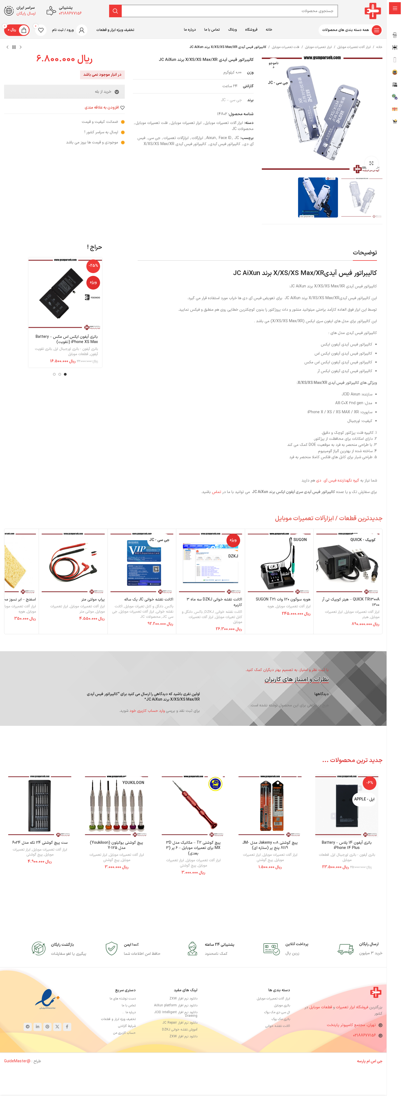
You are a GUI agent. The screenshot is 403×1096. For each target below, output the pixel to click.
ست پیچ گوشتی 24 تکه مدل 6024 (40, 843)
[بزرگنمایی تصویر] (371, 163)
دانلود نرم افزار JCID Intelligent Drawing (175, 1014)
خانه (379, 47)
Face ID (225, 138)
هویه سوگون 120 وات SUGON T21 (283, 599)
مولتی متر (87, 611)
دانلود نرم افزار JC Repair (179, 1022)
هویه (270, 606)
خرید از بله (103, 92)
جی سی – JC (231, 100)
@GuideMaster (17, 1061)
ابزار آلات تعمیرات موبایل (354, 47)
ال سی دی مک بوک (277, 1012)
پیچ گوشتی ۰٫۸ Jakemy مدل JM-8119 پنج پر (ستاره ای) (270, 845)
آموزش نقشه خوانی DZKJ (179, 1029)
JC (236, 138)
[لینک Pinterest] (47, 1027)
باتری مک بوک (281, 1019)
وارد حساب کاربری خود (147, 711)
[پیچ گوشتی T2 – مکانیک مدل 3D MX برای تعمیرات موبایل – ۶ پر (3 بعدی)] (193, 805)
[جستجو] (115, 11)
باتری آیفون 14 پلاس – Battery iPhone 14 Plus (347, 845)
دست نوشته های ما (123, 998)
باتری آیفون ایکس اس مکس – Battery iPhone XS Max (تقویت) (67, 339)
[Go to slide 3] (54, 374)
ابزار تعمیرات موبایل (318, 47)
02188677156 (364, 1035)
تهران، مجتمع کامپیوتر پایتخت (351, 1025)
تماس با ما (129, 1005)
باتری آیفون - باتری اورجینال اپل (76, 349)
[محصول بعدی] (7, 47)
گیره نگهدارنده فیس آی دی (338, 480)
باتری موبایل (282, 1005)
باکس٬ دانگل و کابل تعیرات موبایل (148, 606)
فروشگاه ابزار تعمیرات (352, 1007)
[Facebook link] (67, 1027)
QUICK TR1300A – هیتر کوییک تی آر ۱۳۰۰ (350, 602)
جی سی (154, 138)
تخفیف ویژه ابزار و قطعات (118, 1019)
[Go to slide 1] (65, 374)
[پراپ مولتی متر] (73, 563)
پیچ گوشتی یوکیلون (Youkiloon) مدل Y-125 (116, 845)
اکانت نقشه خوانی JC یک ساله (148, 599)
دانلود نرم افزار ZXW (183, 998)
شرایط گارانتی (127, 1026)
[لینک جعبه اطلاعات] (359, 949)
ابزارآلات (197, 138)
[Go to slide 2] (59, 374)
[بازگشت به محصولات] (14, 47)
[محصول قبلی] (20, 47)
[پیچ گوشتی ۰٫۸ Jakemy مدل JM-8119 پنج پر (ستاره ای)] (270, 805)
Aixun (211, 138)
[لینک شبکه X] (57, 1027)
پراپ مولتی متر (93, 599)
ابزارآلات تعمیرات (176, 138)
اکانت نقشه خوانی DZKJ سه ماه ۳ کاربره (214, 602)
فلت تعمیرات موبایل (285, 47)
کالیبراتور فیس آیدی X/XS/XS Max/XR (175, 144)
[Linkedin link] (37, 1027)
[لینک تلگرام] (28, 1027)
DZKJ (209, 612)
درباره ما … (129, 1012)
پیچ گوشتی (265, 860)
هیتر (365, 617)
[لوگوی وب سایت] (372, 11)
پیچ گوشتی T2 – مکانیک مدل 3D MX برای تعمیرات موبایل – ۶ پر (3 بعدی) (193, 848)
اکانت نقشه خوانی (229, 612)
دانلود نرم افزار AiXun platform (175, 1005)
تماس (216, 492)
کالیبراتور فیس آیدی (224, 144)
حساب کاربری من (124, 1032)
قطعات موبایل (78, 354)
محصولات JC (243, 129)
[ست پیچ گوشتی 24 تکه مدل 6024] (39, 805)
